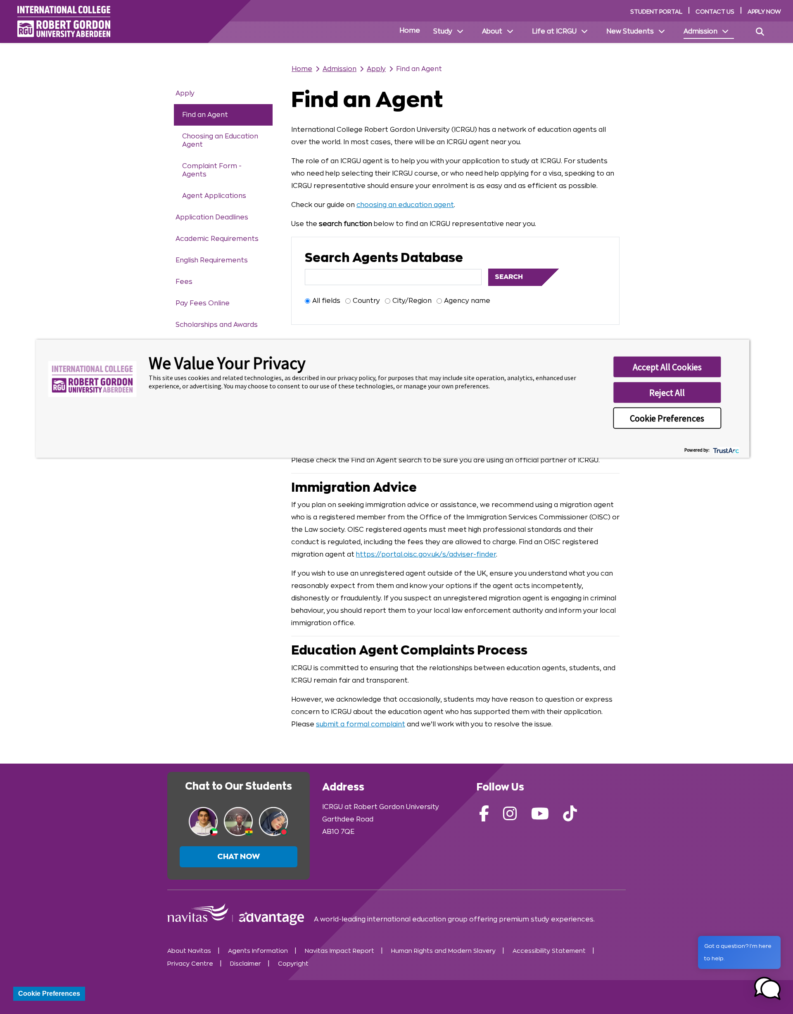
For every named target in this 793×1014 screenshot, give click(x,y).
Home (409, 30)
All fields (326, 301)
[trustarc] (725, 449)
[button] (767, 988)
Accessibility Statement (549, 951)
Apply (185, 93)
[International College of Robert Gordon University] (64, 21)
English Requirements (212, 260)
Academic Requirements (217, 239)
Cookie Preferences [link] (49, 993)
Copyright (293, 964)
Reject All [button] (667, 392)
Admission (700, 31)
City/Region (412, 301)
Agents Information (258, 951)
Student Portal (656, 11)
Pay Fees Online (203, 303)
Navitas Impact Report (339, 951)
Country (366, 301)
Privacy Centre (190, 964)
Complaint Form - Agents (212, 170)
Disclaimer (245, 964)
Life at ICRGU (554, 31)
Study (442, 31)
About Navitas (189, 951)
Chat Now (238, 856)
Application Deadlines (212, 217)
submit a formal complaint (360, 724)
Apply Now (764, 11)
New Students (630, 31)
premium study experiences (546, 919)
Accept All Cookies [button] (667, 367)
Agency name (467, 301)
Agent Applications (214, 196)
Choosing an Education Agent (220, 140)
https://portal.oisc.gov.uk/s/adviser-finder (426, 554)
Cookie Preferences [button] (667, 418)
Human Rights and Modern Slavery (443, 951)
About (492, 31)
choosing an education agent (405, 205)
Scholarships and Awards (217, 324)
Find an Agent (205, 115)
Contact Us (715, 11)
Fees (184, 281)
